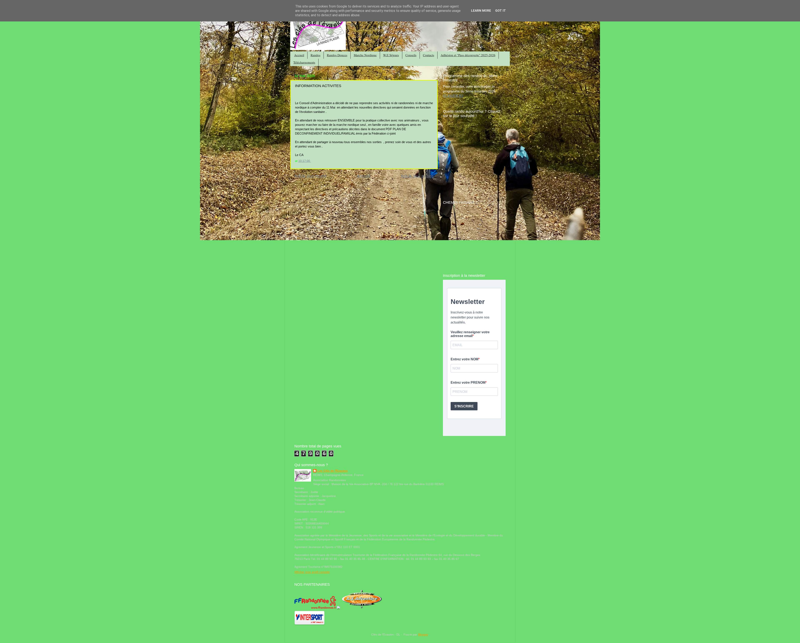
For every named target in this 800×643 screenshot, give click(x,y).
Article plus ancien (417, 176)
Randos (315, 55)
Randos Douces (337, 55)
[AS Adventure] (362, 608)
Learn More (481, 10)
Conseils (410, 55)
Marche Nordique (365, 55)
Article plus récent (310, 176)
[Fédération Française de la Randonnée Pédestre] (315, 608)
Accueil (299, 55)
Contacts (428, 55)
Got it (500, 10)
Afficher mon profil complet (312, 572)
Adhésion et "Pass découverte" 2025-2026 (468, 55)
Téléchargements (304, 62)
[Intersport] (309, 624)
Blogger (423, 634)
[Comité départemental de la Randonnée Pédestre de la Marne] (338, 608)
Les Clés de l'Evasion (332, 470)
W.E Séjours (391, 55)
